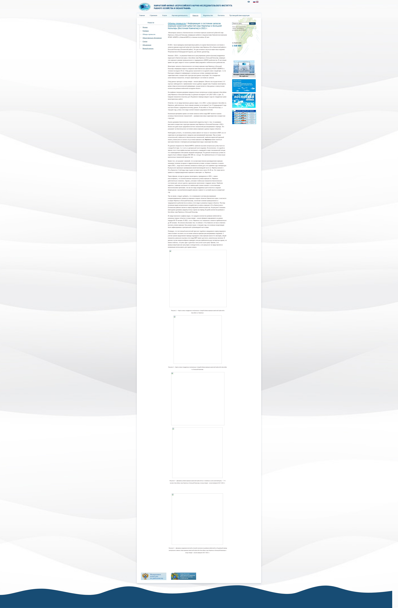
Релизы (145, 27)
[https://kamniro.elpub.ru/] (244, 92)
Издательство (208, 15)
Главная (142, 15)
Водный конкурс (148, 48)
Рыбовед (146, 31)
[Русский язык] (254, 2)
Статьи (145, 41)
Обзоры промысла (149, 34)
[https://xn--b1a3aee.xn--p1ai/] (183, 576)
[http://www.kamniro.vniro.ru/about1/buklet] (244, 77)
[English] (257, 2)
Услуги (164, 15)
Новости (195, 15)
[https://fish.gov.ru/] (153, 576)
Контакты (221, 15)
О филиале (153, 15)
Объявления (147, 45)
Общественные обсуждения (152, 38)
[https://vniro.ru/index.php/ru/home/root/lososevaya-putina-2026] (243, 107)
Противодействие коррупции (239, 15)
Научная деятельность (180, 15)
